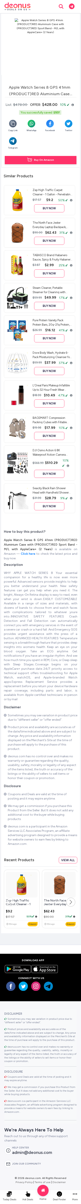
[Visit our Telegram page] (48, 986)
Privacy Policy (24, 1182)
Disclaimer (59, 1182)
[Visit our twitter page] (23, 986)
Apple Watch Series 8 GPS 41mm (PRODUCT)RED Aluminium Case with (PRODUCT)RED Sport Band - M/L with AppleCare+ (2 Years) (40, 544)
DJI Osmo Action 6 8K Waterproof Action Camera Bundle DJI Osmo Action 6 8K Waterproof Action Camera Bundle (51, 452)
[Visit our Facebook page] (10, 986)
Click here (28, 554)
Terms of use (43, 1182)
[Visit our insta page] (35, 986)
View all (68, 860)
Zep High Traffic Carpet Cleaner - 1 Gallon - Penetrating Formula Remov (20, 906)
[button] (71, 902)
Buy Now (49, 208)
